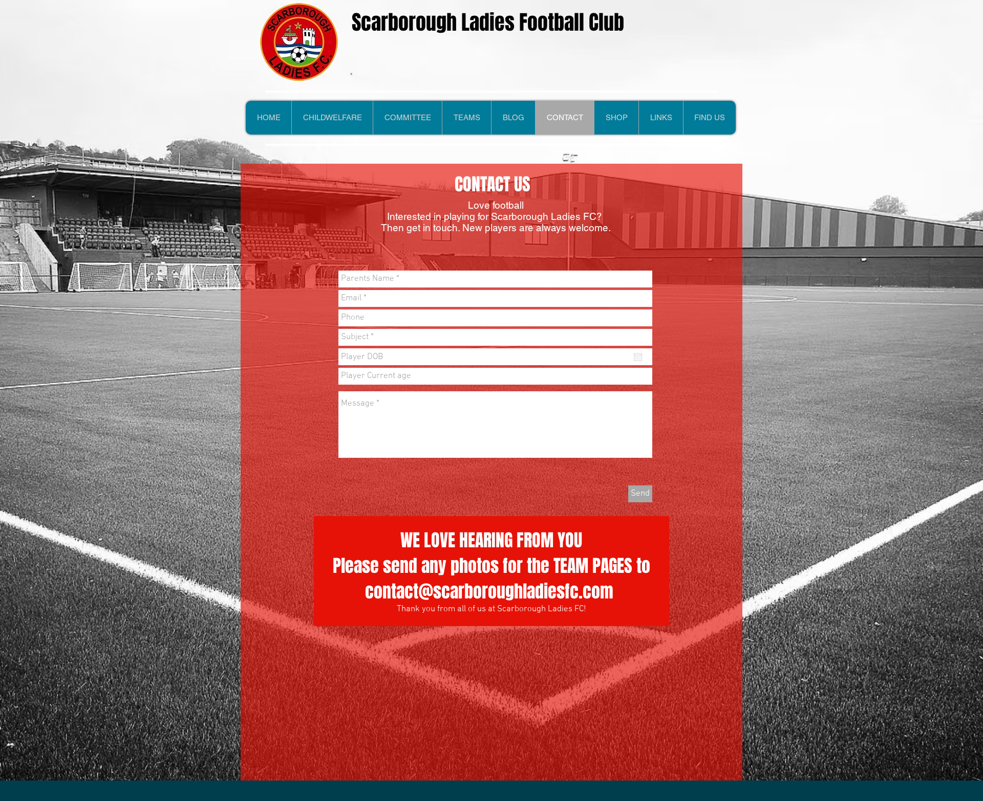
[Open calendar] (638, 357)
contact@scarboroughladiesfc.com (489, 591)
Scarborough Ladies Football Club (488, 22)
